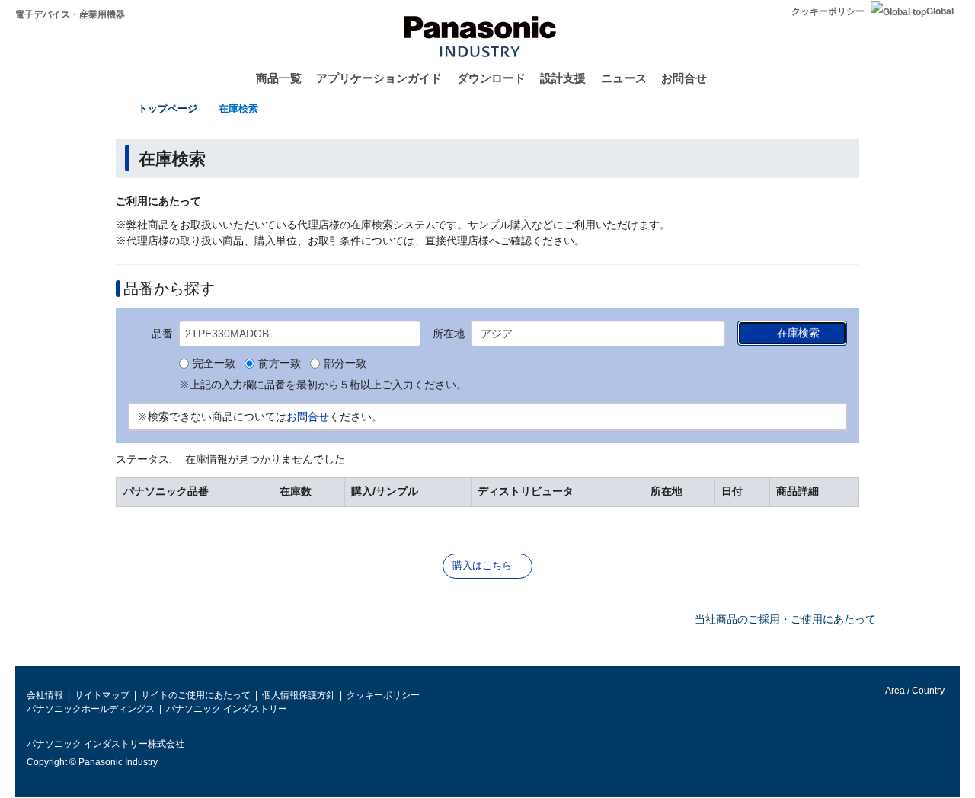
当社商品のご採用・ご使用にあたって (785, 619)
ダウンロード (491, 78)
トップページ (167, 108)
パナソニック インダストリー (226, 709)
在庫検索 (238, 108)
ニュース (624, 78)
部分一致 (345, 364)
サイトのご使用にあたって (196, 695)
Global (940, 11)
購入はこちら (482, 565)
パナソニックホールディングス (91, 709)
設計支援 (563, 78)
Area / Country (914, 690)
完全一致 (214, 364)
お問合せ (684, 78)
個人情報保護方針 (298, 695)
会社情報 (45, 695)
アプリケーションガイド (379, 78)
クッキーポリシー (828, 11)
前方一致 (279, 364)
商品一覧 (279, 78)
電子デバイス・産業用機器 (70, 14)
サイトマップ (102, 695)
